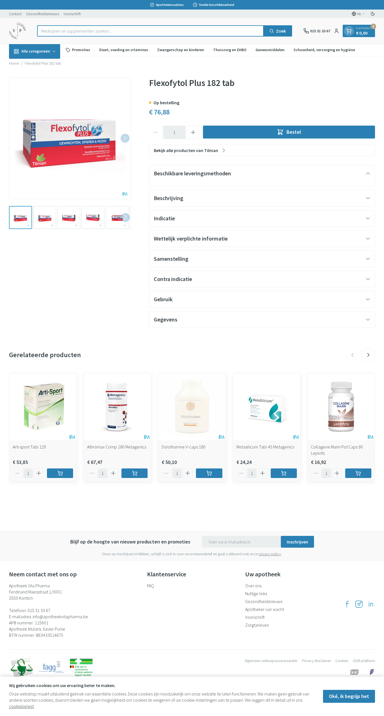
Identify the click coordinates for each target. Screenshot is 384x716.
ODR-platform (364, 660)
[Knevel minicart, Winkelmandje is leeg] (349, 31)
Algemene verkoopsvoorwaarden (271, 660)
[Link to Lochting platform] (371, 672)
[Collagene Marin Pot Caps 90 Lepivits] (341, 406)
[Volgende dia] (368, 355)
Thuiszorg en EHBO (230, 49)
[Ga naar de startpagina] (17, 30)
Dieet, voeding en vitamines (123, 49)
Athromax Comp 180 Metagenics (116, 447)
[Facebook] (347, 604)
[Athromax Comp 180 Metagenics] (117, 406)
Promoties (81, 49)
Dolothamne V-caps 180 (183, 447)
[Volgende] (125, 138)
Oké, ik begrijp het (349, 696)
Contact (15, 13)
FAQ (150, 585)
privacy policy (270, 553)
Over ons (253, 585)
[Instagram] (359, 604)
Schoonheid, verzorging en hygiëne (324, 49)
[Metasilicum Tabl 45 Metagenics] (266, 406)
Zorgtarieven (257, 625)
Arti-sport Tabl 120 (29, 447)
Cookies (341, 660)
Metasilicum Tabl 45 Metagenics (265, 447)
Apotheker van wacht (264, 609)
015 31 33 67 (39, 610)
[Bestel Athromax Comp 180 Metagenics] (134, 473)
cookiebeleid (21, 706)
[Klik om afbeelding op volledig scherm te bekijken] (70, 138)
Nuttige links (256, 593)
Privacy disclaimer (316, 660)
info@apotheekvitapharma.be (60, 616)
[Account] (336, 31)
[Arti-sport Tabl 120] (42, 406)
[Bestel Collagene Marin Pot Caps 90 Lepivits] (358, 473)
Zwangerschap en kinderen (180, 49)
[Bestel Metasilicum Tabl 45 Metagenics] (284, 473)
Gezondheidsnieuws (42, 13)
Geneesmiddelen (270, 49)
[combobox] (150, 31)
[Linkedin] (371, 604)
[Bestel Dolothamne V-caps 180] (209, 473)
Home (14, 63)
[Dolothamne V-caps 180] (191, 406)
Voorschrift (72, 13)
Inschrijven (297, 542)
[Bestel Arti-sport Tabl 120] (60, 473)
